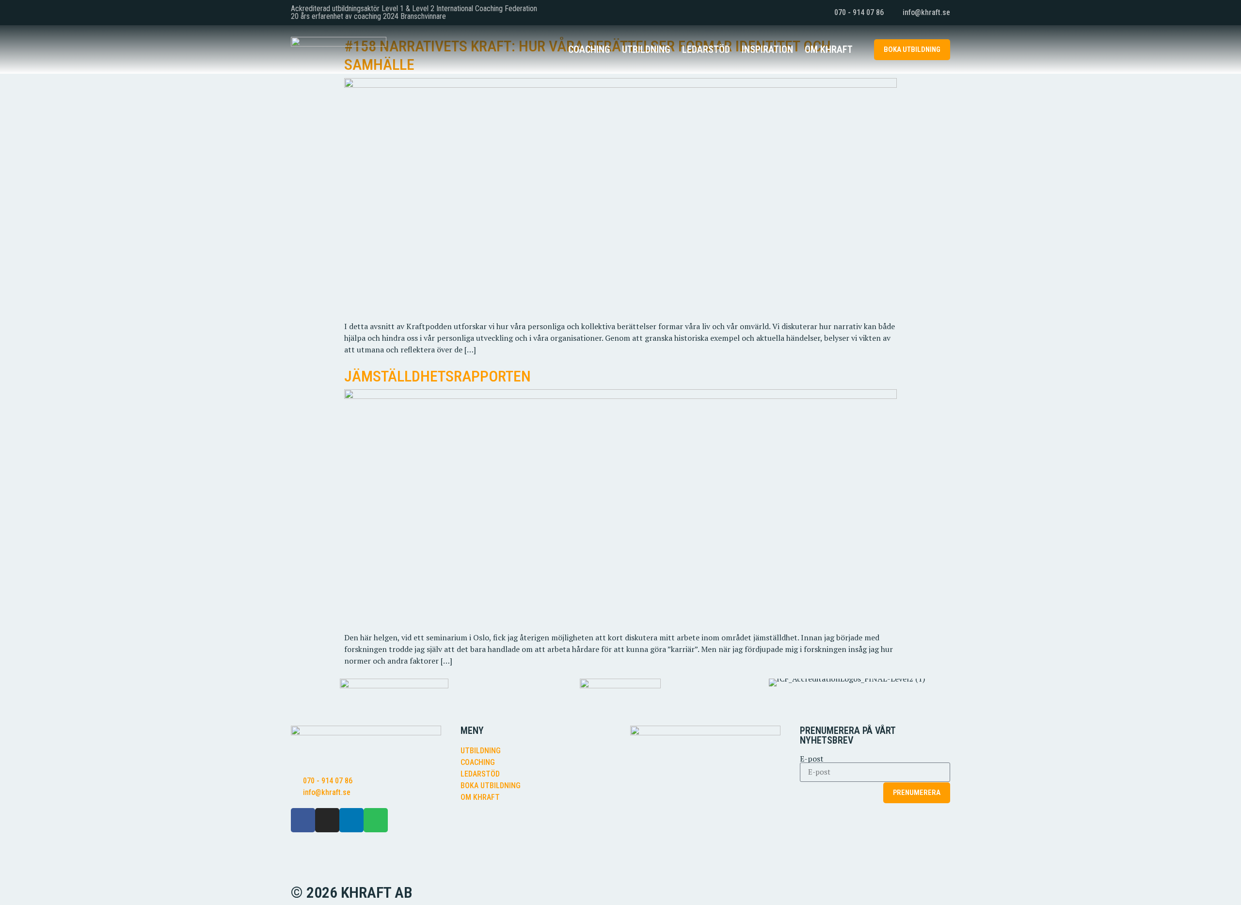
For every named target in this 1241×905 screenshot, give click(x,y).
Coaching (589, 49)
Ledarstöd (706, 49)
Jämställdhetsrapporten (437, 376)
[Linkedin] (351, 820)
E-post (812, 758)
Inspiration (767, 49)
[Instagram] (327, 820)
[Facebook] (303, 820)
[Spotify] (376, 820)
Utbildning (646, 49)
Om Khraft (829, 49)
